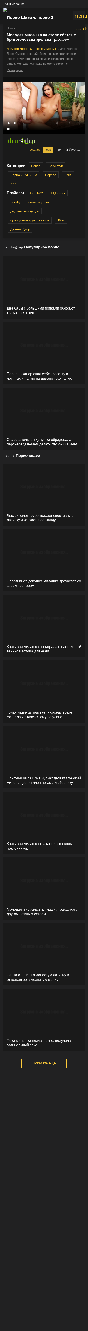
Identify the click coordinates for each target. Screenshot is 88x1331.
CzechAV (36, 193)
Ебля (68, 175)
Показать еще (44, 1063)
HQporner (58, 193)
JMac (61, 220)
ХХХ (13, 184)
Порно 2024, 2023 (23, 175)
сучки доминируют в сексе (29, 220)
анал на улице (39, 202)
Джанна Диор (20, 229)
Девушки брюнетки (19, 48)
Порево (50, 175)
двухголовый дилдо (24, 211)
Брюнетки (56, 166)
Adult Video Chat (15, 4)
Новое (35, 166)
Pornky (15, 202)
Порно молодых (45, 48)
